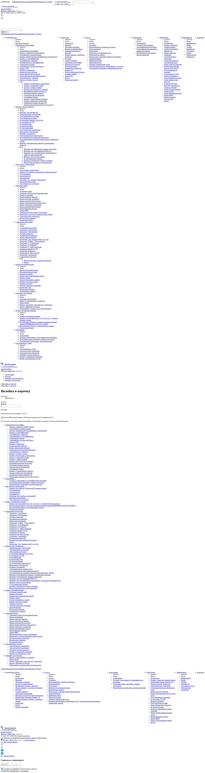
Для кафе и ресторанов (23, 293)
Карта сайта (42, 738)
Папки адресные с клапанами (30, 205)
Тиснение (92, 45)
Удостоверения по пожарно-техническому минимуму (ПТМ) (31, 573)
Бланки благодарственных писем (32, 276)
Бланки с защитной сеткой (33, 86)
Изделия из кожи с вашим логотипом (37, 260)
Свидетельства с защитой (29, 78)
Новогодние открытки (28, 237)
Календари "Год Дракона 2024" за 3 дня (34, 239)
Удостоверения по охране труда (31, 136)
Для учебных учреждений (24, 164)
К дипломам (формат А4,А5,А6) (31, 120)
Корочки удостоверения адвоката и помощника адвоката (30, 575)
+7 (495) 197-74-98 (61, 4)
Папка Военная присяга (28, 209)
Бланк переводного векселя (30, 74)
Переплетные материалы (191, 56)
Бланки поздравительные (24, 264)
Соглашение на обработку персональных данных (19, 738)
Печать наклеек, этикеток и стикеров (28, 688)
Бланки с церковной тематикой (31, 357)
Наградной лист (25, 287)
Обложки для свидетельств (29, 355)
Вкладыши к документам (29, 132)
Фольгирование (95, 49)
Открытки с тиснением (28, 255)
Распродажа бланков (27, 289)
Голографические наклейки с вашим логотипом (37, 339)
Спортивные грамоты (28, 291)
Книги (67, 78)
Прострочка (93, 51)
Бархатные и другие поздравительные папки (36, 214)
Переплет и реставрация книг (100, 53)
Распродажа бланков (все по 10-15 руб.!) (38, 105)
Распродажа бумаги (27, 328)
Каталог (14, 37)
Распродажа (164, 37)
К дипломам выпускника (33, 159)
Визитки (68, 45)
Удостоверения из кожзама (29, 116)
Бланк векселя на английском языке (33, 76)
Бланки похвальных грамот (30, 280)
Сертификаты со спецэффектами (32, 62)
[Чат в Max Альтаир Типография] (2, 19)
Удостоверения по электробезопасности (34, 137)
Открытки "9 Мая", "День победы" (32, 241)
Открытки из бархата (27, 251)
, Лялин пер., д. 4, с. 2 (11, 11)
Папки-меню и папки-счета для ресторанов (35, 309)
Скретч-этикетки (71, 61)
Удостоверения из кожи (28, 118)
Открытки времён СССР (29, 249)
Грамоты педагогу (26, 284)
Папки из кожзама (26, 195)
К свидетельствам (26, 126)
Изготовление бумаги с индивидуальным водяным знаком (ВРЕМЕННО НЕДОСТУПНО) (38, 323)
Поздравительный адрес (28, 272)
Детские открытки (26, 234)
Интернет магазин (22, 43)
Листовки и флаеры (72, 47)
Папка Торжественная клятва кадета (33, 203)
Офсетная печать (95, 62)
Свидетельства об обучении (34, 95)
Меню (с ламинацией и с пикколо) (32, 301)
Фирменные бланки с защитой (26, 686)
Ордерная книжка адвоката (34, 93)
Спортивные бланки (27, 64)
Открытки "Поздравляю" (29, 232)
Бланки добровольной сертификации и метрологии (38, 57)
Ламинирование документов (30, 114)
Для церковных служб (23, 343)
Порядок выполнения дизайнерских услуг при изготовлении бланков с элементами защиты (106, 67)
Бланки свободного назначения (35, 101)
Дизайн (189, 47)
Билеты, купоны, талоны (29, 80)
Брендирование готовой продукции (102, 47)
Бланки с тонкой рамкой (33, 87)
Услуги (87, 37)
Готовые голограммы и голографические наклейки (38, 337)
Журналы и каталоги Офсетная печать (72, 65)
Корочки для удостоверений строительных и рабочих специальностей (40, 154)
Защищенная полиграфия (24, 45)
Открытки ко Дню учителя (29, 253)
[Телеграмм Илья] (2, 23)
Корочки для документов (24, 107)
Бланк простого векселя (28, 72)
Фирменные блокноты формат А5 (27, 697)
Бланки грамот (25, 278)
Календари (69, 76)
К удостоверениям (26, 128)
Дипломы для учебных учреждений (33, 180)
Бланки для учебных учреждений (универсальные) (38, 172)
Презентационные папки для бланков (33, 212)
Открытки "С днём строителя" (31, 247)
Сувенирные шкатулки (28, 257)
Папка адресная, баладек (29, 197)
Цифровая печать (95, 61)
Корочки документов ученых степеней (38, 161)
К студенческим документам (30, 130)
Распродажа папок (26, 220)
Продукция (65, 37)
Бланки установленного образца (36, 99)
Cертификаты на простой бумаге (32, 66)
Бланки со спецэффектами (29, 59)
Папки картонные (71, 80)
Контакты (200, 37)
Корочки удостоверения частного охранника (40, 149)
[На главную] (32, 2)
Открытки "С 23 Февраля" (29, 243)
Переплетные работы (97, 55)
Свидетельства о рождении (30, 216)
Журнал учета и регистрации (34, 157)
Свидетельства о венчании (29, 353)
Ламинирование (95, 59)
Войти (4, 32)
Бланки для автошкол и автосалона (36, 84)
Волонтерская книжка (28, 182)
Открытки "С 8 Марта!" (28, 245)
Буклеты (68, 59)
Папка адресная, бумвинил (29, 199)
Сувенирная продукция (24, 222)
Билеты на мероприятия (73, 49)
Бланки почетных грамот (29, 282)
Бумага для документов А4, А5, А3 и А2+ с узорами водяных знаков (34, 504)
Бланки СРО (24, 68)
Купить (3, 404)
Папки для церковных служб (30, 359)
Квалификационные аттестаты (35, 91)
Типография (9, 374)
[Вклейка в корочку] (8, 384)
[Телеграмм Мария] (2, 27)
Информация (187, 37)
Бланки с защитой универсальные (32, 53)
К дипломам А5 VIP (27, 122)
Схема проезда (29, 740)
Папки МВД (24, 210)
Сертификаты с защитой (28, 61)
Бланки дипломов (26, 274)
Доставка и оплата (190, 52)
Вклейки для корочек (27, 134)
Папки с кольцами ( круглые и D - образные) (36, 305)
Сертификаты (25, 178)
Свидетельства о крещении (30, 351)
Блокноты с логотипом (28, 230)
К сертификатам (25, 124)
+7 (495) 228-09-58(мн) (9, 742)
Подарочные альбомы (28, 218)
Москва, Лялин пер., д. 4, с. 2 (11, 734)
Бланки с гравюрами (27, 70)
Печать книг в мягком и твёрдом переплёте (105, 57)
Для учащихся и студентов (29, 184)
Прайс (188, 45)
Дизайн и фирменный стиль (99, 64)
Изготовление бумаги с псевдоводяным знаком (37, 326)
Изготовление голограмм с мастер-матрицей (36, 341)
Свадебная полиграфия (73, 62)
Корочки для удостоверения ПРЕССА (37, 151)
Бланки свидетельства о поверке (36, 89)
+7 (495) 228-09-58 (61, 2)
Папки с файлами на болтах (30, 307)
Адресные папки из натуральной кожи (34, 193)
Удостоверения (25, 174)
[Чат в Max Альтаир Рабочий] (2, 16)
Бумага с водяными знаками (25, 310)
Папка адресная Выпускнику (30, 207)
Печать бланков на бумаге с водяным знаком (75, 73)
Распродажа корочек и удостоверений (37, 162)
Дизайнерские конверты (28, 235)
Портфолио (190, 49)
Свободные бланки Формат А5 (35, 103)
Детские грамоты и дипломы (30, 285)
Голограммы (19, 330)
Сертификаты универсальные (30, 55)
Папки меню (24, 303)
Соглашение (24, 771)
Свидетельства (25, 176)
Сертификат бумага (31, 97)
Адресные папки (21, 185)
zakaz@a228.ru (6, 9)
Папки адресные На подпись (30, 201)
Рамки (26, 262)
